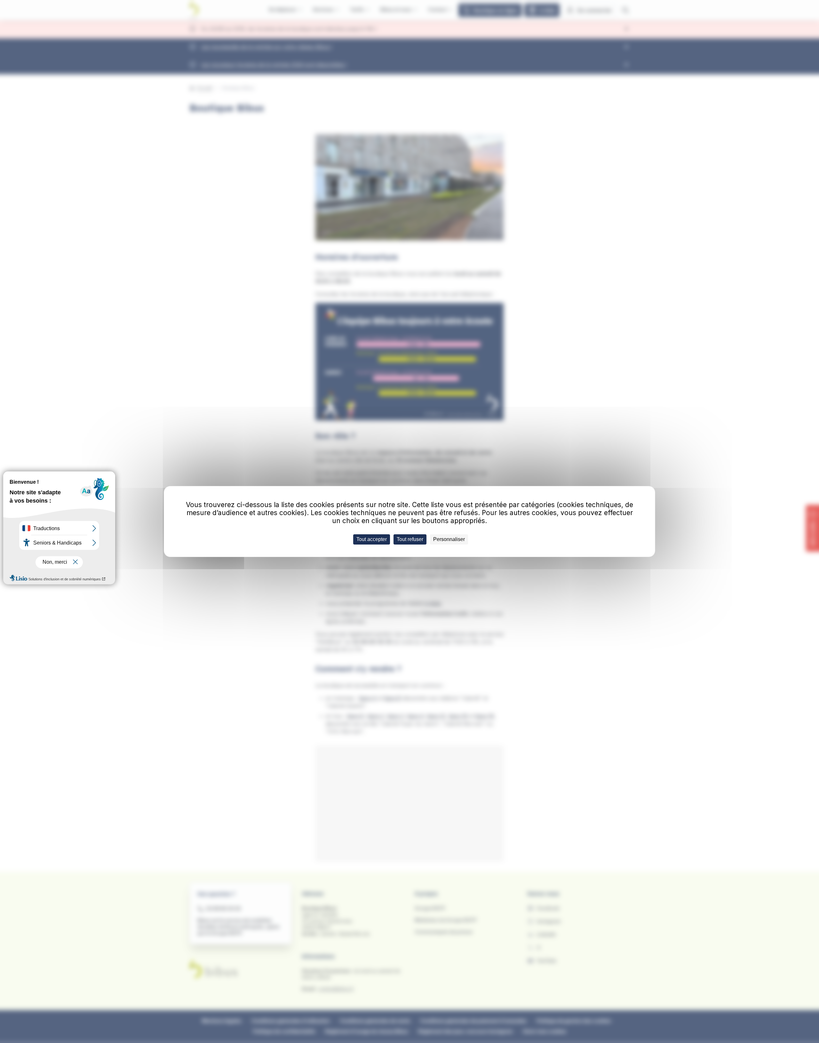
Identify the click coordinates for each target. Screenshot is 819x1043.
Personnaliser (449, 539)
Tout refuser (410, 539)
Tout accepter (371, 539)
